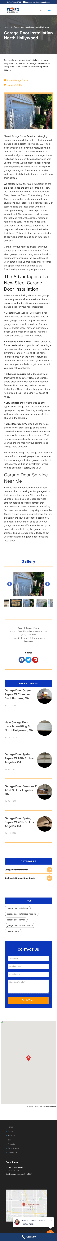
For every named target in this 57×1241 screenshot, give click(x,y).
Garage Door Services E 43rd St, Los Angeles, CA (21, 790)
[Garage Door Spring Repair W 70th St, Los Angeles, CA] (44, 821)
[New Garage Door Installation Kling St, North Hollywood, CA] (44, 725)
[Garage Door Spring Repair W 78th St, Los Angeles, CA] (44, 757)
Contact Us (12, 1152)
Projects (11, 1144)
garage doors (13, 931)
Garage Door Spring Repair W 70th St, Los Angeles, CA (19, 822)
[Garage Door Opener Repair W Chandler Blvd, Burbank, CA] (44, 694)
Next (47, 584)
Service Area (13, 1148)
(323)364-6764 (12, 1171)
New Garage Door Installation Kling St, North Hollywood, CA (19, 726)
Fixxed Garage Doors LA (46, 1106)
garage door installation (17, 908)
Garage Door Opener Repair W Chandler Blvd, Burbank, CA (19, 694)
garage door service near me (20, 925)
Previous (9, 584)
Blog (9, 1140)
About (10, 1131)
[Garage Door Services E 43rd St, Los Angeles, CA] (44, 789)
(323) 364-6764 (28, 635)
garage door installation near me (21, 914)
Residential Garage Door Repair (28, 878)
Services (11, 1135)
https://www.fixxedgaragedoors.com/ (28, 631)
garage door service (16, 920)
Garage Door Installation (28, 869)
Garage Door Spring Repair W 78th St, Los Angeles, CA (19, 758)
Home (6, 27)
